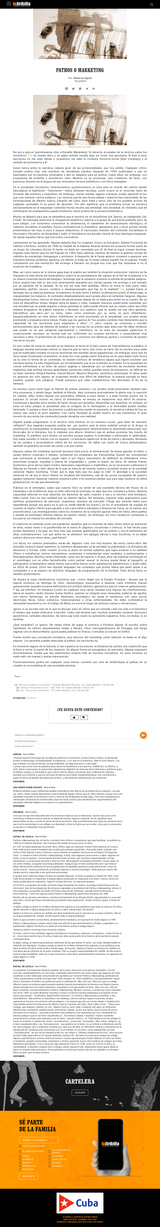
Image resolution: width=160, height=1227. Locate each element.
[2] (122, 289)
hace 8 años (29, 754)
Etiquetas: (19, 698)
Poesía (25, 1156)
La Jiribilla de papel (33, 1151)
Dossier (31, 698)
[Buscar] (151, 4)
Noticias (56, 1163)
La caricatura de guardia (61, 1151)
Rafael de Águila (83, 78)
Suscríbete (28, 1176)
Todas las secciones (33, 1146)
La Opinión (57, 1156)
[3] (91, 323)
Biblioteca (28, 1169)
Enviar (143, 735)
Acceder (80, 1092)
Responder (19, 782)
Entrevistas (29, 1166)
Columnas (57, 1166)
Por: (71, 78)
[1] (30, 155)
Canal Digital (59, 1159)
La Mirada (27, 1159)
